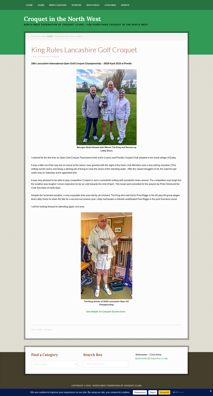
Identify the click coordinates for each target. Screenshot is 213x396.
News (40, 330)
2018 (33, 330)
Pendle (48, 330)
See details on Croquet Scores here (105, 311)
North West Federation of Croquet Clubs (117, 385)
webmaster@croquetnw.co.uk (151, 358)
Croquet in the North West (62, 19)
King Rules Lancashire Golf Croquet (84, 49)
